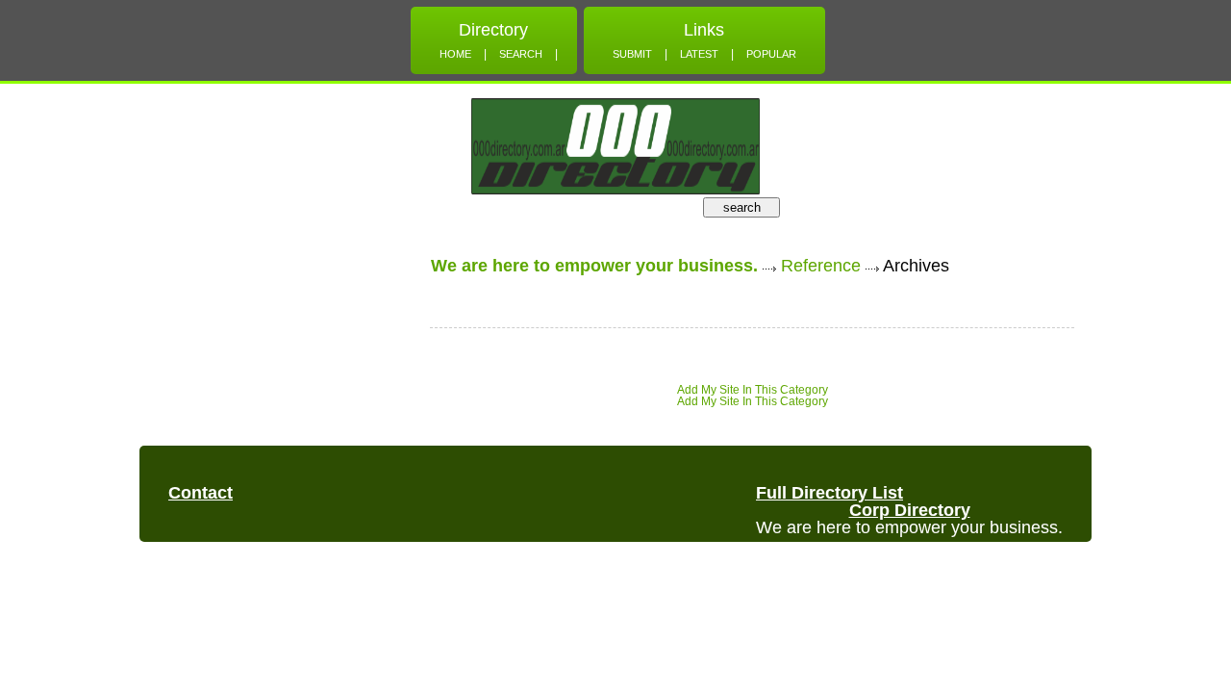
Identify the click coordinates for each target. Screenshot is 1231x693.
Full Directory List (829, 492)
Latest (699, 54)
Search (520, 54)
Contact (200, 492)
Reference (821, 265)
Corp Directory (909, 510)
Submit (632, 54)
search (742, 207)
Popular (771, 54)
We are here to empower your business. (594, 265)
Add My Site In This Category (752, 390)
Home (455, 54)
